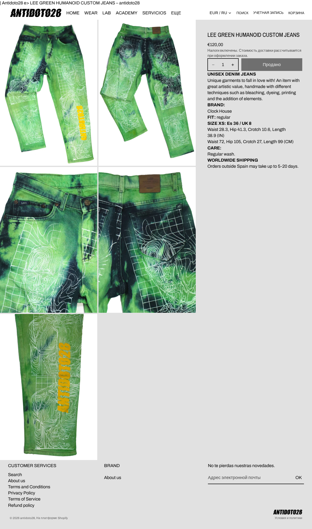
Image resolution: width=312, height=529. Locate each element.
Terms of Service (24, 499)
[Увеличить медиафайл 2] (147, 93)
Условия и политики (288, 518)
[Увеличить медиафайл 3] (48, 240)
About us (16, 480)
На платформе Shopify (52, 518)
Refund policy (21, 505)
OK (298, 477)
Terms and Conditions (29, 486)
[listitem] (176, 13)
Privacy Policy (21, 492)
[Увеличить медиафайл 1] (48, 93)
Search (15, 474)
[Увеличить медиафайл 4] (147, 240)
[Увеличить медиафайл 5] (48, 387)
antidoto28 (27, 518)
